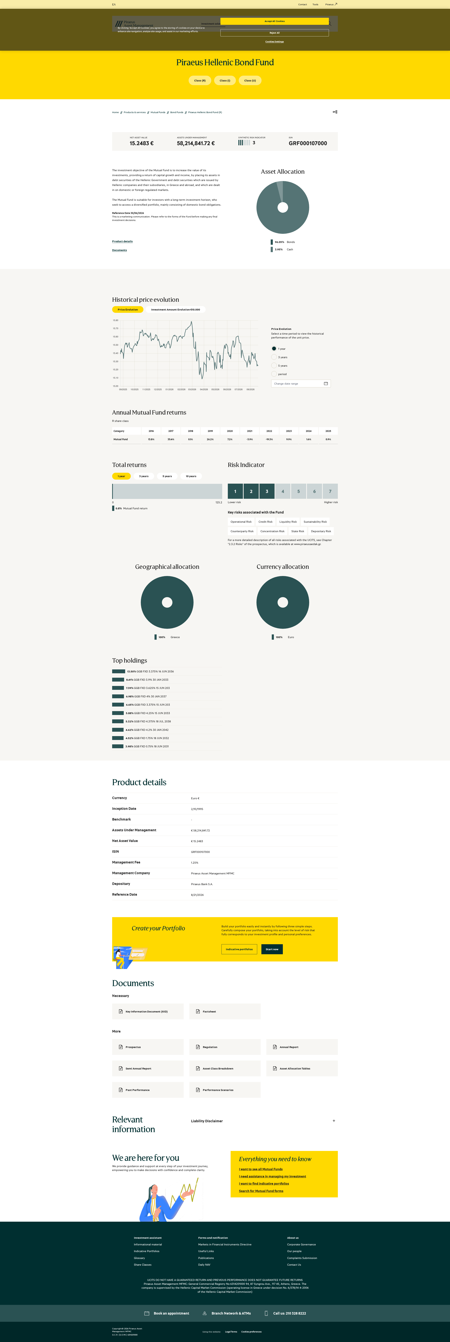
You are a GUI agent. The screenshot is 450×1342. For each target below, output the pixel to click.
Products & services (135, 112)
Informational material (148, 1244)
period (282, 374)
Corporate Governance (301, 1244)
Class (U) (250, 80)
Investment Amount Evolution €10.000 (175, 309)
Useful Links (206, 1251)
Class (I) (225, 80)
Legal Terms (231, 1332)
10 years (191, 476)
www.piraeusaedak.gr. (307, 544)
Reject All (275, 32)
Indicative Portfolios (146, 1251)
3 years (282, 357)
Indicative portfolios (239, 949)
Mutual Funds (158, 112)
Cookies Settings (274, 41)
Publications (206, 1258)
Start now (272, 949)
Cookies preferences (251, 1332)
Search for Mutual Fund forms (261, 1191)
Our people (294, 1251)
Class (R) (200, 80)
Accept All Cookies (274, 21)
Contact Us (294, 1265)
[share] (335, 112)
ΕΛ (114, 4)
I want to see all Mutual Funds (261, 1169)
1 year (281, 349)
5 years (282, 366)
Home (115, 112)
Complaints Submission (302, 1258)
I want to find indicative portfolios (264, 1183)
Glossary (139, 1258)
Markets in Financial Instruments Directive (225, 1244)
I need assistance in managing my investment (272, 1176)
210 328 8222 (296, 1313)
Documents (119, 250)
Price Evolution (128, 309)
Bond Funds (176, 112)
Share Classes (143, 1265)
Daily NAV (204, 1265)
